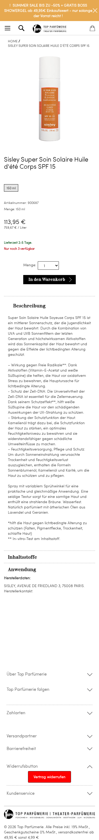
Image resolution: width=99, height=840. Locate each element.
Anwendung (22, 569)
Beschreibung (29, 306)
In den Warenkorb (47, 279)
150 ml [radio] (11, 188)
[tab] (49, 305)
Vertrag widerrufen (49, 776)
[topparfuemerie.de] (49, 27)
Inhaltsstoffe (22, 557)
